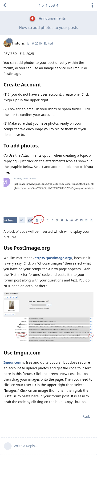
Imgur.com (12, 362)
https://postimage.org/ (53, 258)
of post (47, 5)
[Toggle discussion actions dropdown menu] (92, 5)
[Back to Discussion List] (4, 5)
